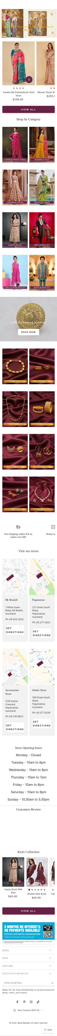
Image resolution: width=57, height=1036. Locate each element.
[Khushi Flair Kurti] (37, 872)
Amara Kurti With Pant (13, 891)
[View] (15, 145)
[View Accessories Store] (15, 667)
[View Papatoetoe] (42, 577)
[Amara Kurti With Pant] (13, 872)
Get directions (15, 630)
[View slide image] (28, 23)
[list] (29, 533)
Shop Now (28, 332)
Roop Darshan (24, 1023)
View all (28, 109)
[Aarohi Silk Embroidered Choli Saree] (18, 63)
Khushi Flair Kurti (36, 894)
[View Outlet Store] (42, 667)
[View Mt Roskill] (15, 577)
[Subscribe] (53, 983)
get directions (42, 633)
